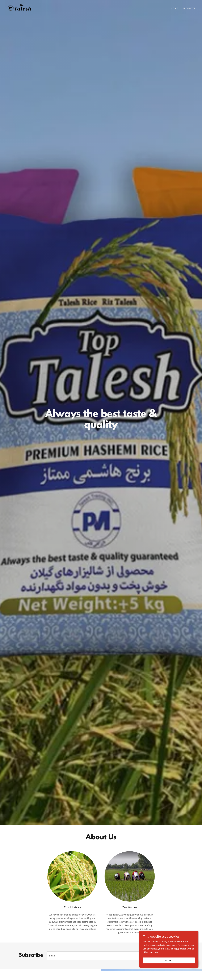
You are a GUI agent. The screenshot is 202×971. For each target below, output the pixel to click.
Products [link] (189, 8)
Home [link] (174, 8)
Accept (169, 960)
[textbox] (104, 955)
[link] (19, 7)
